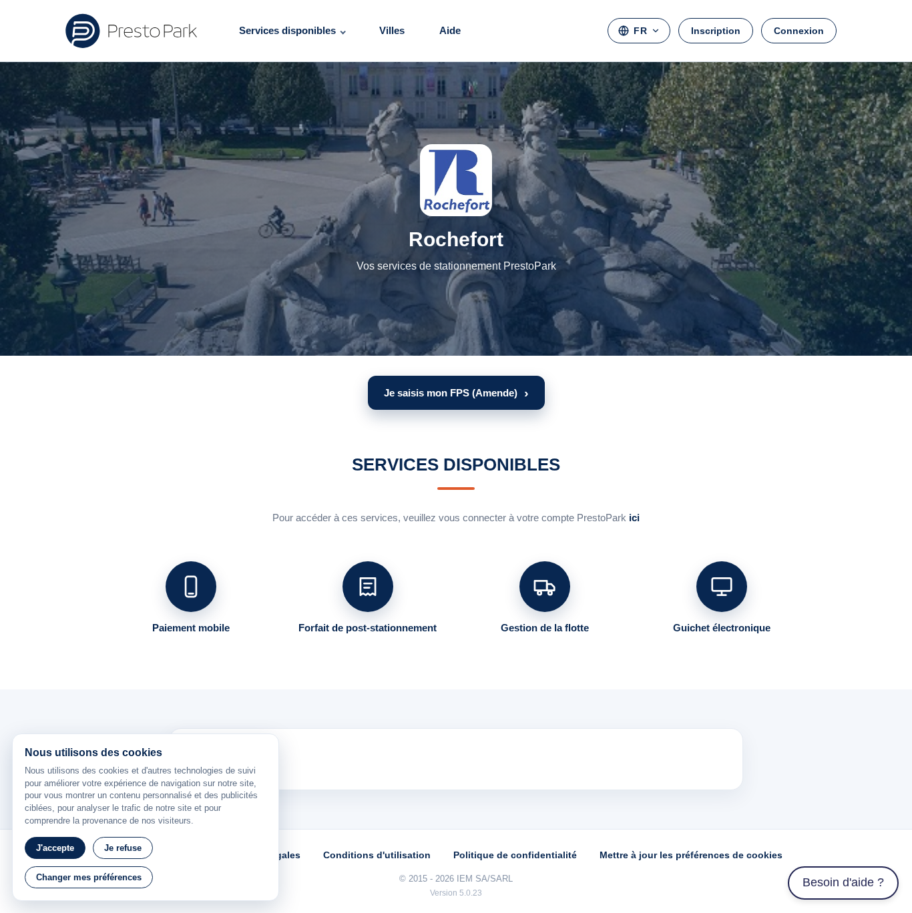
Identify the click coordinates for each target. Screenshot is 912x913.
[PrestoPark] (131, 30)
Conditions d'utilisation (377, 855)
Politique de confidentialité (515, 855)
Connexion (799, 30)
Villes (392, 30)
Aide (450, 30)
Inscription (715, 30)
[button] (456, 393)
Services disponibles (287, 30)
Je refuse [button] (123, 848)
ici (634, 517)
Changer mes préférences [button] (89, 877)
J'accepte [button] (55, 848)
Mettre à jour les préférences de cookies (691, 855)
